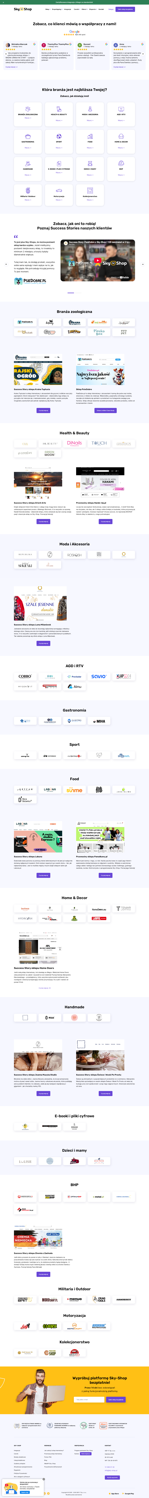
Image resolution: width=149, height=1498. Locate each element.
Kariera (76, 1454)
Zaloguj (110, 9)
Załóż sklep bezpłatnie (125, 9)
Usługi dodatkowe (19, 1460)
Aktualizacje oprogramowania (23, 1467)
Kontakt (101, 9)
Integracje (67, 9)
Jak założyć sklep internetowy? (54, 1450)
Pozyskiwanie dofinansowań (53, 1467)
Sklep (47, 9)
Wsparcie (92, 9)
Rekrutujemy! (85, 1454)
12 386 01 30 (109, 1467)
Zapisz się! (24, 1492)
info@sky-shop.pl (111, 1470)
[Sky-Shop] (23, 10)
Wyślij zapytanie (112, 1477)
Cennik (76, 9)
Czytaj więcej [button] (10, 67)
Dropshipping (56, 9)
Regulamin (17, 1470)
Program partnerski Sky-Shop (83, 1450)
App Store (115, 1494)
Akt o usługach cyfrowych (22, 1476)
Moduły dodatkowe (20, 1457)
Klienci (84, 9)
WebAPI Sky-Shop (50, 1463)
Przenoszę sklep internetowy (53, 1454)
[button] (143, 54)
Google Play (129, 1494)
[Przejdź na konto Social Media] (44, 1493)
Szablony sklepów (19, 1463)
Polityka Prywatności (20, 1473)
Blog (45, 1460)
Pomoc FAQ (47, 1457)
